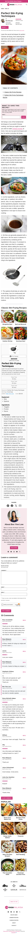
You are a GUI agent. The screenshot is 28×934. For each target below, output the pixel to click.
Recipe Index (14, 914)
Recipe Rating (5, 565)
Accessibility (18, 931)
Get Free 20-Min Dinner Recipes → (14, 1)
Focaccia (20, 836)
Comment (4, 570)
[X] (19, 551)
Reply (24, 620)
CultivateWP (13, 932)
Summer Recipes (14, 917)
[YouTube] (16, 551)
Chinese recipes (17, 128)
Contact (14, 925)
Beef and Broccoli (20, 324)
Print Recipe (14, 356)
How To (7, 8)
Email (4, 114)
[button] (16, 19)
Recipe (4, 27)
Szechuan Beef (20, 341)
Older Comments (7, 798)
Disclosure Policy (12, 931)
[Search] (26, 4)
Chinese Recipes (14, 920)
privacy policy (21, 30)
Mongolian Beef (7, 324)
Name (3, 587)
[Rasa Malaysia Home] (14, 4)
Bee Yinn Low (9, 20)
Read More (14, 547)
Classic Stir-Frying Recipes (12, 92)
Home (2, 8)
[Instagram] (14, 551)
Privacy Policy (5, 931)
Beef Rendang (20, 854)
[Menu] (1, 4)
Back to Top (14, 901)
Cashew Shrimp (7, 341)
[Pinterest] (8, 551)
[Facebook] (11, 551)
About (14, 922)
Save (23, 117)
